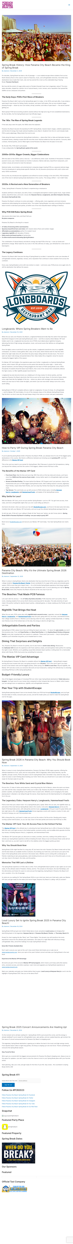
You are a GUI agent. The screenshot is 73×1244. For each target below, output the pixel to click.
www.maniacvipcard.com (9, 967)
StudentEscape (55, 692)
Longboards (15, 492)
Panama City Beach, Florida (21, 583)
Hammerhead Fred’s (28, 492)
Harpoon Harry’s (54, 807)
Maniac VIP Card (17, 460)
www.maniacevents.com (9, 952)
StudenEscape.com (40, 507)
